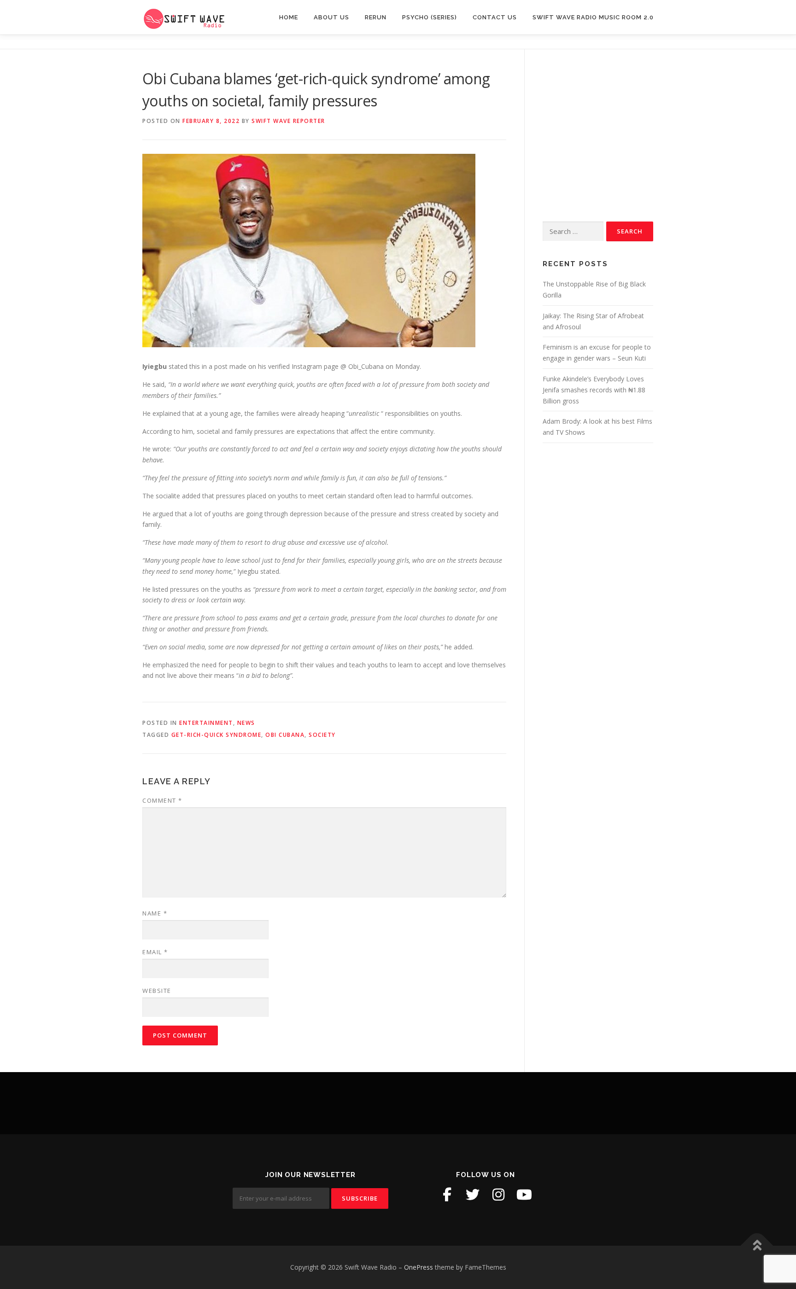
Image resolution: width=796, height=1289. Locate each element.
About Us (331, 17)
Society (322, 735)
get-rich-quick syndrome (216, 735)
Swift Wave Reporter (288, 121)
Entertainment (206, 723)
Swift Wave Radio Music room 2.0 (593, 17)
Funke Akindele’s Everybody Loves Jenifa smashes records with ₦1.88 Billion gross (594, 389)
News (246, 723)
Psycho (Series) (429, 17)
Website (156, 990)
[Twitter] (473, 1195)
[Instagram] (498, 1195)
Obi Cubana (284, 735)
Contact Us (495, 17)
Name (154, 913)
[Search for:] (573, 231)
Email (155, 952)
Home (288, 17)
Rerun (375, 17)
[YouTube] (524, 1195)
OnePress (418, 1267)
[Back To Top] (757, 1246)
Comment (162, 800)
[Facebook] (447, 1195)
